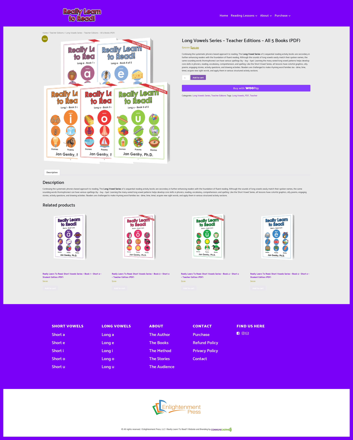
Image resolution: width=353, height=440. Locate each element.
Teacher (253, 95)
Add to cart (198, 77)
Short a (58, 334)
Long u (108, 366)
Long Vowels (238, 95)
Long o (108, 358)
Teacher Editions (57, 32)
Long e (108, 342)
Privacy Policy (205, 350)
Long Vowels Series (201, 95)
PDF (247, 95)
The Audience (161, 366)
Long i (107, 350)
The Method (160, 350)
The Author (159, 334)
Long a (108, 334)
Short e (58, 342)
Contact (200, 358)
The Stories (159, 358)
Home (45, 32)
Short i (58, 350)
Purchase (201, 334)
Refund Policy (205, 342)
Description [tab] (52, 172)
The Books (159, 342)
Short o (58, 358)
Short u (58, 366)
